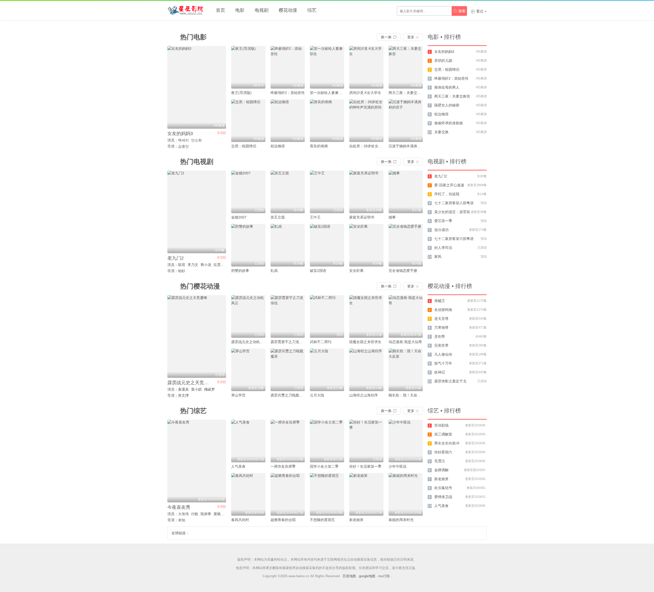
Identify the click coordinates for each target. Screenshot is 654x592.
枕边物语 (278, 146)
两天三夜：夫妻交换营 (406, 93)
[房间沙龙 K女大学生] (366, 67)
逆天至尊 (441, 319)
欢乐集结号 (443, 488)
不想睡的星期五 (322, 520)
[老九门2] (196, 212)
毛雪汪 (439, 461)
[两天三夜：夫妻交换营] (406, 67)
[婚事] (406, 192)
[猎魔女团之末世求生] (366, 316)
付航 (194, 514)
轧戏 (274, 271)
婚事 (392, 217)
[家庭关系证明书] (366, 192)
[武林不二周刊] (327, 316)
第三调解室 (443, 434)
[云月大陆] (327, 369)
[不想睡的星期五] (327, 494)
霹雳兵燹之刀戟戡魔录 (288, 395)
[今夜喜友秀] (196, 461)
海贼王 (439, 301)
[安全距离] (366, 245)
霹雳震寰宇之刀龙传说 (288, 342)
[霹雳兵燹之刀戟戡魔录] (288, 369)
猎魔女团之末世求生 (365, 342)
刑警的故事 (240, 271)
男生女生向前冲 (446, 443)
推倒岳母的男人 (446, 87)
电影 (239, 10)
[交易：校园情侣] (248, 120)
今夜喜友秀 (178, 507)
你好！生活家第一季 (365, 466)
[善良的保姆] (327, 120)
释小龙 (206, 265)
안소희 (196, 140)
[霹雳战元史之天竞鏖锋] (196, 336)
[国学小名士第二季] (327, 441)
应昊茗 (219, 265)
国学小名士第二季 (324, 466)
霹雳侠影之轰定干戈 (450, 381)
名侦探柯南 (443, 310)
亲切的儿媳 (443, 60)
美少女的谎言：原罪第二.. (455, 212)
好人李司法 (443, 248)
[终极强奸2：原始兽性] (288, 67)
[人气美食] (248, 441)
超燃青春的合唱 (283, 520)
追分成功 (441, 230)
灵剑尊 (439, 336)
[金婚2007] (248, 192)
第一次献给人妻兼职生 (328, 93)
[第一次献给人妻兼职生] (327, 67)
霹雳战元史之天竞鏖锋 (190, 382)
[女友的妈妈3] (196, 87)
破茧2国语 (318, 271)
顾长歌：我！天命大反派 (408, 395)
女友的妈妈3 (180, 133)
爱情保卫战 (443, 497)
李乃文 (193, 265)
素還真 (183, 389)
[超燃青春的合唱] (288, 494)
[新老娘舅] (366, 494)
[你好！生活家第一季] (366, 441)
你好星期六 (443, 452)
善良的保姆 (319, 146)
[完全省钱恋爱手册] (406, 245)
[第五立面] (288, 192)
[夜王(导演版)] (248, 67)
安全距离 (356, 271)
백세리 (183, 140)
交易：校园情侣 (243, 146)
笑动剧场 (441, 425)
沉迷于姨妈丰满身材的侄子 (410, 146)
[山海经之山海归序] (366, 369)
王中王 (315, 217)
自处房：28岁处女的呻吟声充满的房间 (380, 146)
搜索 (459, 11)
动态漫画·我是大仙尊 (405, 342)
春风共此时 (240, 520)
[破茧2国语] (327, 245)
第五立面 (278, 217)
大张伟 (183, 514)
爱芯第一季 (443, 221)
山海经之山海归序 (363, 395)
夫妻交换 (441, 132)
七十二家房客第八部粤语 (454, 203)
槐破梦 (209, 389)
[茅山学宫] (248, 369)
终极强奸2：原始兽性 (288, 93)
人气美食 (238, 466)
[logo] (185, 10)
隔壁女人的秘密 (446, 105)
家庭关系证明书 (361, 217)
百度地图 (349, 576)
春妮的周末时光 (401, 520)
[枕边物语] (288, 120)
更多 (413, 37)
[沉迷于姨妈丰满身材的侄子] (406, 120)
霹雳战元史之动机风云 (249, 342)
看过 (477, 11)
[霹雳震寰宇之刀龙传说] (288, 316)
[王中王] (327, 192)
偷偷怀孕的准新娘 (448, 123)
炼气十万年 (443, 363)
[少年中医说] (406, 441)
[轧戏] (288, 245)
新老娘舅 (356, 520)
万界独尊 (441, 327)
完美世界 (441, 345)
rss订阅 (384, 576)
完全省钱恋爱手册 (403, 271)
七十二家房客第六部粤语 (454, 239)
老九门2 (175, 258)
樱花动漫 (288, 10)
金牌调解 (441, 470)
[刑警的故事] (248, 245)
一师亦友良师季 (283, 466)
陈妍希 (206, 514)
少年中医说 (397, 466)
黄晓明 (219, 514)
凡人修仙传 (443, 354)
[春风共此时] (248, 494)
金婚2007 (239, 217)
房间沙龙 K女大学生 (365, 93)
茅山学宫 (238, 395)
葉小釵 (196, 389)
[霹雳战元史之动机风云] (248, 316)
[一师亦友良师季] (288, 441)
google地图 (367, 576)
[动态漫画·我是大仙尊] (406, 316)
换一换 (388, 37)
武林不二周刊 (320, 342)
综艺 (312, 10)
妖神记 (439, 372)
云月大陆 (317, 395)
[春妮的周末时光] (406, 494)
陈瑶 (181, 265)
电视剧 (261, 10)
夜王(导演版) (241, 93)
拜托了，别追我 (446, 194)
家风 (437, 257)
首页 (220, 10)
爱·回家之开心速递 (449, 185)
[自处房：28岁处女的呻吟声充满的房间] (366, 120)
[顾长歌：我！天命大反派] (406, 369)
